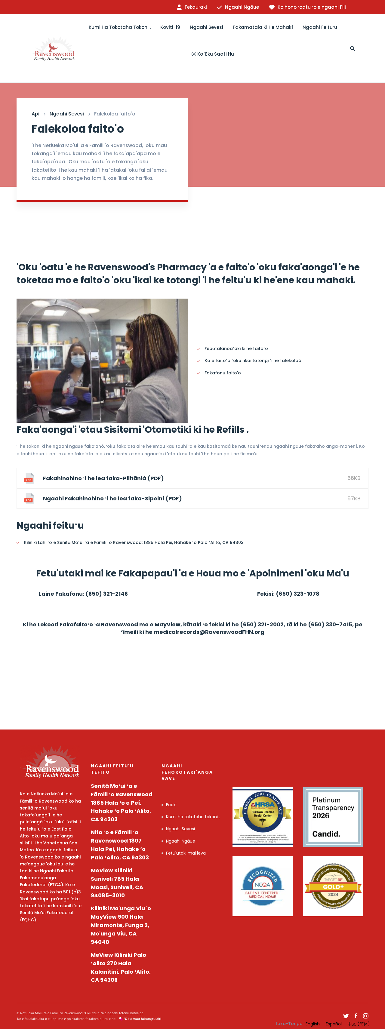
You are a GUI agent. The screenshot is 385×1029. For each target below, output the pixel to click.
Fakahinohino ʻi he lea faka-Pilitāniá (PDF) (103, 478)
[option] (313, 1024)
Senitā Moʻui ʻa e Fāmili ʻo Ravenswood (121, 802)
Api (35, 113)
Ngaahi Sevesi (67, 113)
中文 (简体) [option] (359, 1024)
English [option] (313, 1024)
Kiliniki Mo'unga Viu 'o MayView (121, 925)
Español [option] (334, 1024)
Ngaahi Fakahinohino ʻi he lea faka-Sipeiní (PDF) (112, 498)
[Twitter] (346, 1016)
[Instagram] (366, 1016)
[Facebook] (355, 1016)
